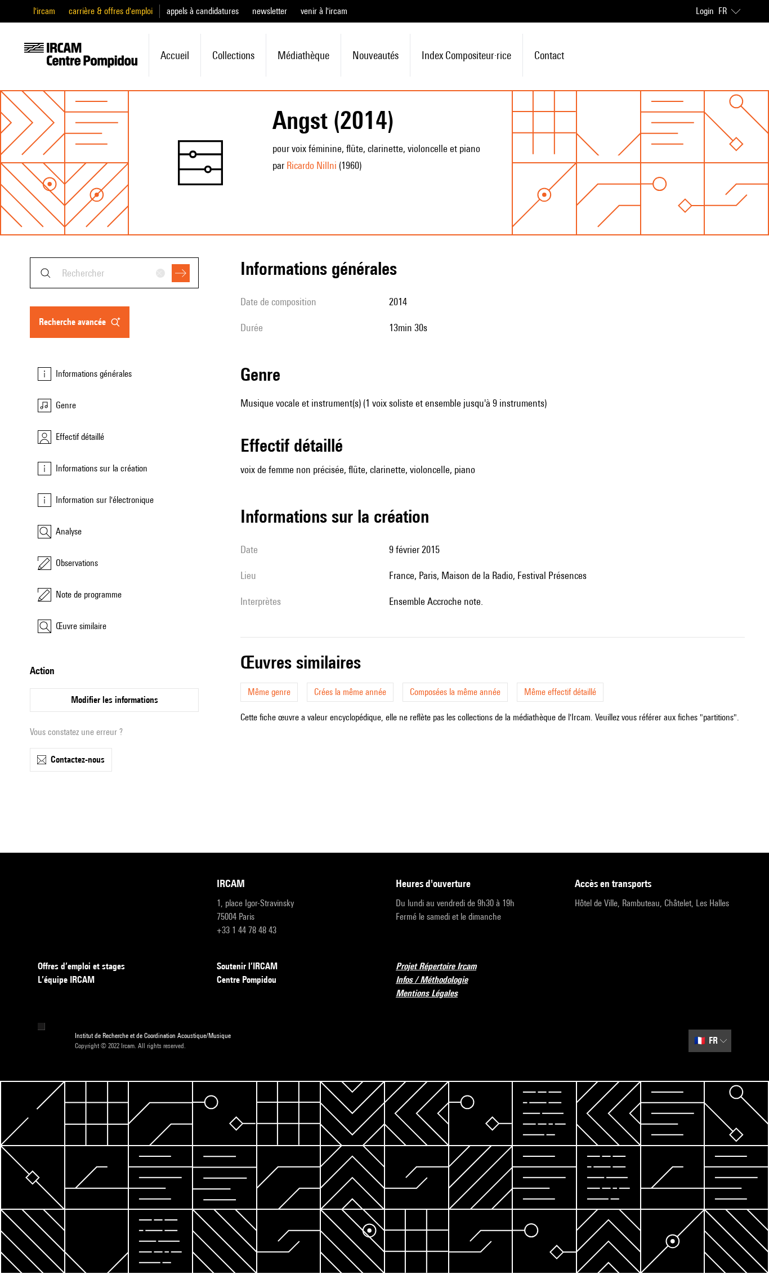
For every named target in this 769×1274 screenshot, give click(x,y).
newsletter (269, 11)
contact (549, 55)
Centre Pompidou (246, 979)
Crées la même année (350, 692)
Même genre (269, 692)
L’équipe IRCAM (66, 979)
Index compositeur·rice (466, 55)
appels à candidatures (203, 11)
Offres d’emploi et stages (81, 966)
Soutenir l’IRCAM (247, 966)
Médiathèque (303, 55)
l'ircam (44, 11)
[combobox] (114, 272)
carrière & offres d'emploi (111, 11)
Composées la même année (455, 692)
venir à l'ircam (324, 11)
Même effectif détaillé (560, 692)
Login (705, 11)
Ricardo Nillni (312, 165)
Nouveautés (375, 55)
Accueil (174, 55)
